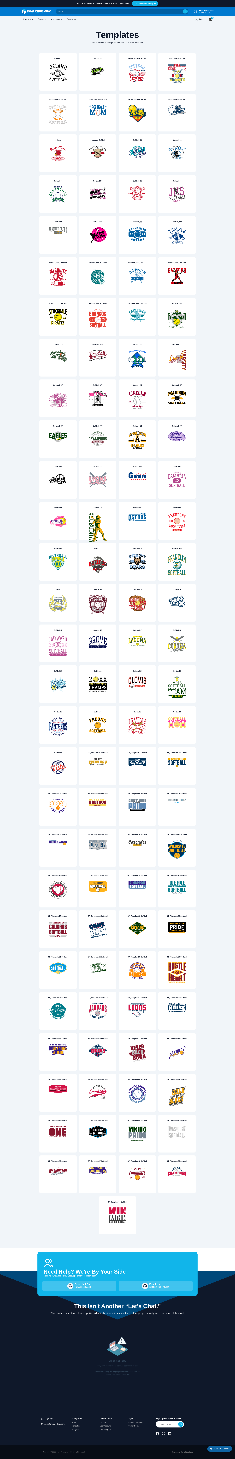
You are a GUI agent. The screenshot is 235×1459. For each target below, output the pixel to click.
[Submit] (185, 11)
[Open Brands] (46, 19)
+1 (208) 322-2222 (52, 1419)
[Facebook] (157, 1433)
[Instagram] (163, 1433)
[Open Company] (61, 19)
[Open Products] (33, 19)
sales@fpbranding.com (54, 1424)
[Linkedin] (169, 1433)
